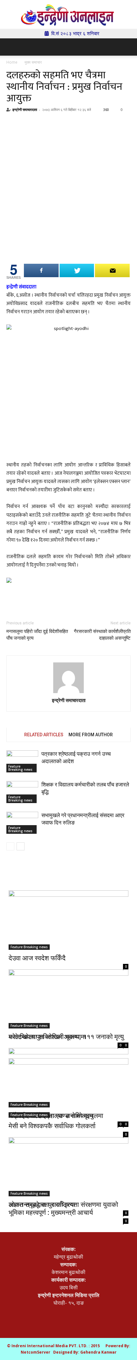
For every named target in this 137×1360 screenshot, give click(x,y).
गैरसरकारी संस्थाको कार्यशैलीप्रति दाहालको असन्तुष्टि (102, 635)
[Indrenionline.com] (68, 15)
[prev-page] (10, 846)
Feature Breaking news (20, 768)
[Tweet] (77, 270)
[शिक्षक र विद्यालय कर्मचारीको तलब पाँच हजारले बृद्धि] (22, 792)
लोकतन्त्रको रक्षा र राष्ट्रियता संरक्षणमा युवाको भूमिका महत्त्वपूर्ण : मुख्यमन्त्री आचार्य (63, 1208)
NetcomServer (35, 1352)
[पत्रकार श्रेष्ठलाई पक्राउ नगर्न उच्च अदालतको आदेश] (22, 761)
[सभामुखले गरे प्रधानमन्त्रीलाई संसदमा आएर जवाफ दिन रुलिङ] (22, 823)
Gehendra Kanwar (98, 1352)
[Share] (41, 270)
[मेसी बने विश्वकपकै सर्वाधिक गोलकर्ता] (68, 1088)
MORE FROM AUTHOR (90, 734)
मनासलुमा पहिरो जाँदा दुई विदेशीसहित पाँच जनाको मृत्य (37, 635)
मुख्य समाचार (33, 62)
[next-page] (21, 846)
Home (12, 62)
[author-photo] (68, 678)
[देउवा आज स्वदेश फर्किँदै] (68, 920)
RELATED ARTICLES (43, 734)
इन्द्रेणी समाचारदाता (24, 109)
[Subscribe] (112, 270)
